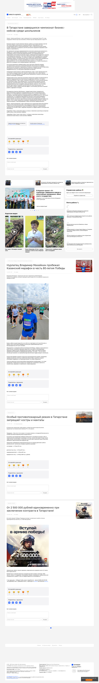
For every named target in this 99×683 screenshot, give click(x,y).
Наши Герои (40, 17)
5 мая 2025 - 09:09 (9, 34)
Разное (60, 645)
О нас (20, 17)
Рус (74, 14)
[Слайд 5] (38, 210)
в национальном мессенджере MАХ (37, 124)
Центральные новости (13, 23)
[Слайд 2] (32, 210)
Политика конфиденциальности (12, 678)
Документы (54, 645)
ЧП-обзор (47, 17)
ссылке (36, 581)
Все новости (79, 249)
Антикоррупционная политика (12, 676)
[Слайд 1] (30, 210)
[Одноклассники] (13, 152)
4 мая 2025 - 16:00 (9, 514)
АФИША (34, 17)
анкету (46, 581)
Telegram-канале (12, 124)
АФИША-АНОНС (11, 503)
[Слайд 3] (34, 210)
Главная (8, 17)
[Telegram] (16, 152)
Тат (79, 14)
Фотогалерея (15, 17)
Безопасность (11, 412)
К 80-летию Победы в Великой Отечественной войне (20, 260)
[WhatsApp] (20, 152)
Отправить (45, 168)
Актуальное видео (46, 645)
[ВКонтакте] (9, 152)
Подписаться (89, 679)
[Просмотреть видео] (14, 231)
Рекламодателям (27, 17)
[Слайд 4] (36, 210)
